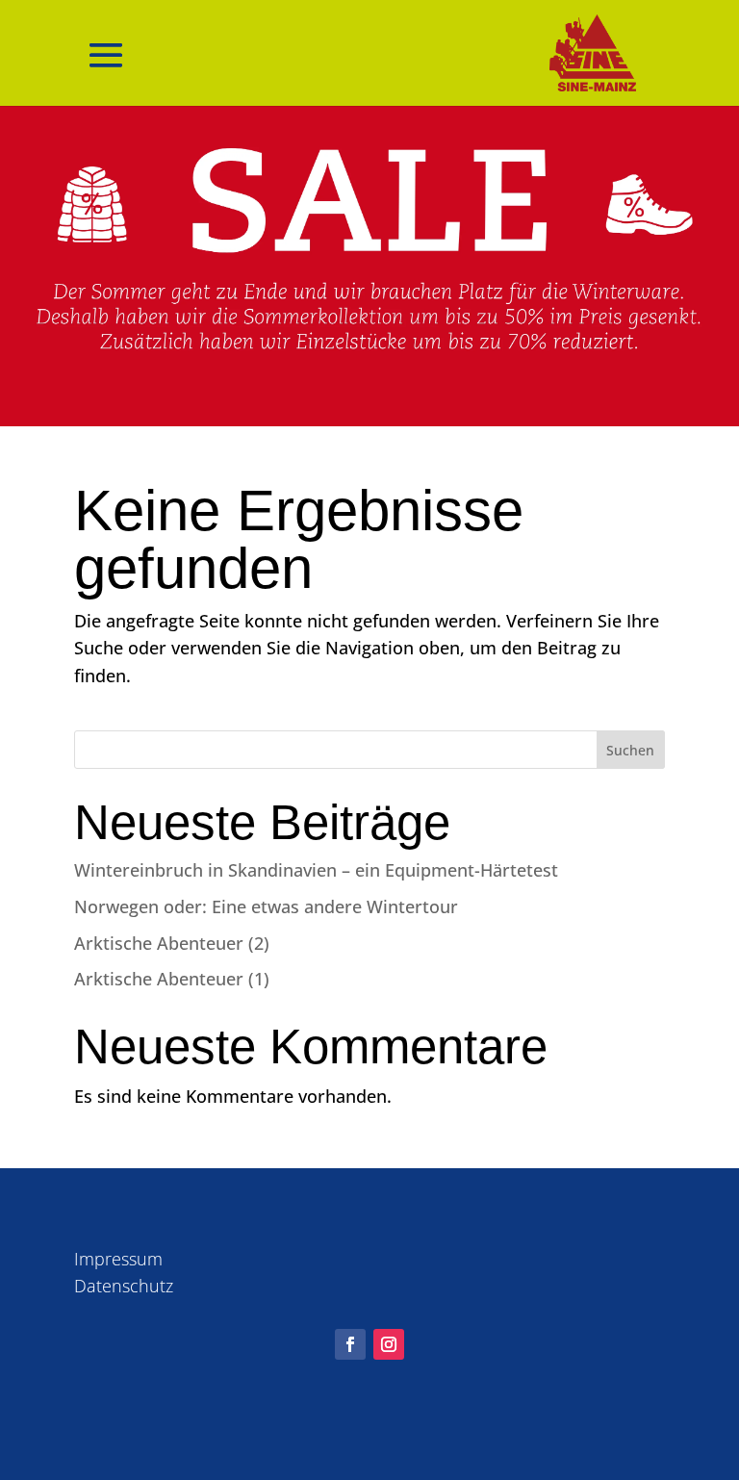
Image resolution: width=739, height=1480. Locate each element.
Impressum (118, 1258)
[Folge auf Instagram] (388, 1344)
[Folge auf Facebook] (350, 1344)
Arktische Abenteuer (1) (171, 978)
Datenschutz (123, 1285)
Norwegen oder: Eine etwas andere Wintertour (266, 906)
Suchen (630, 750)
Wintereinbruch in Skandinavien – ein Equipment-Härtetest (316, 869)
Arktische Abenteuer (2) (171, 943)
